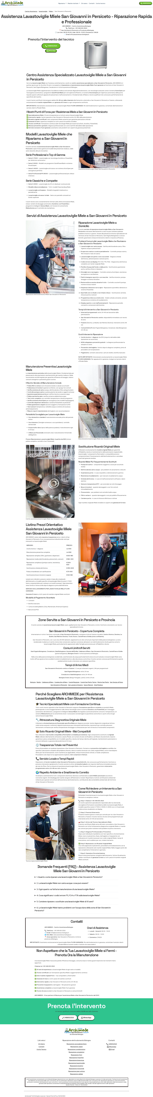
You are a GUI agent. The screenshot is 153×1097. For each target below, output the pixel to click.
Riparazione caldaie (76, 1074)
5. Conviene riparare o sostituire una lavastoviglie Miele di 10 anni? (65, 901)
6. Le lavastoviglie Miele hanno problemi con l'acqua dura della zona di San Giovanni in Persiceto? (73, 909)
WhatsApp (52, 51)
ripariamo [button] (61, 3)
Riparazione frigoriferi (76, 1057)
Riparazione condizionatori (76, 1049)
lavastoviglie (43, 11)
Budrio (39, 682)
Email (113, 1049)
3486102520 (146, 3)
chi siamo (84, 3)
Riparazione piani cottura (76, 1071)
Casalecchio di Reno (61, 682)
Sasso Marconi (88, 685)
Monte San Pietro (103, 682)
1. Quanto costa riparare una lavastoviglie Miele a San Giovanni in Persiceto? (70, 877)
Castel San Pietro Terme (88, 682)
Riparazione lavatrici (76, 1066)
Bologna (33, 682)
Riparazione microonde (76, 1068)
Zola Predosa (98, 685)
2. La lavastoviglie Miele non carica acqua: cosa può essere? (62, 883)
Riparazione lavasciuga (76, 1060)
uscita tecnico (100, 3)
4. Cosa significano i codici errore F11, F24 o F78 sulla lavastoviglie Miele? (68, 895)
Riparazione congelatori (76, 1052)
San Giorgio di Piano (116, 682)
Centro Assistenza (31, 11)
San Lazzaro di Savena (75, 685)
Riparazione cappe (76, 1047)
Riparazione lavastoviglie (76, 1063)
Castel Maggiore (74, 682)
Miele (51, 11)
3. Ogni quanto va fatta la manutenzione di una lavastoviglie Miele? (66, 889)
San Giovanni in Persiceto (59, 685)
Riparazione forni (76, 1055)
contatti (92, 3)
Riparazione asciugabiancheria (76, 1044)
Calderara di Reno (47, 682)
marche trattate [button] (73, 3)
